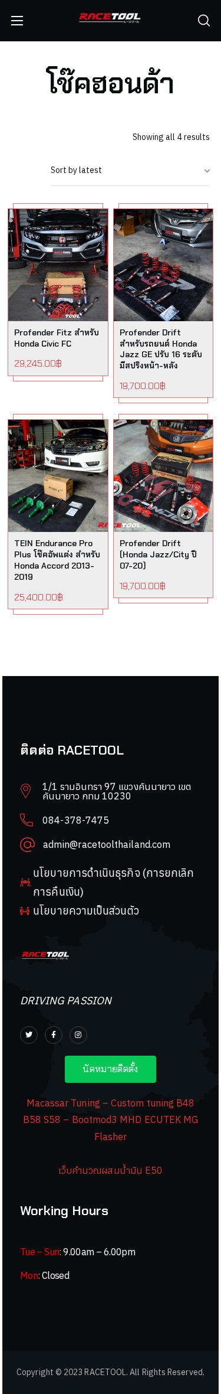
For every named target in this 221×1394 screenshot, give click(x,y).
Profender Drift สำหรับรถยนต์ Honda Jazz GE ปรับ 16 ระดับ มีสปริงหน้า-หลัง (161, 349)
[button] (204, 20)
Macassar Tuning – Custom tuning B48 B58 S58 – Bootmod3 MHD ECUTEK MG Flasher (111, 1119)
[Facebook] (53, 1035)
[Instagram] (78, 1035)
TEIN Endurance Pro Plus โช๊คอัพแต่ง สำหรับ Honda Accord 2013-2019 (57, 560)
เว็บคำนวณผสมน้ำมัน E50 (110, 1170)
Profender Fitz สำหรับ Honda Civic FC (56, 338)
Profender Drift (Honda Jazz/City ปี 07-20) (158, 554)
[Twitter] (29, 1035)
